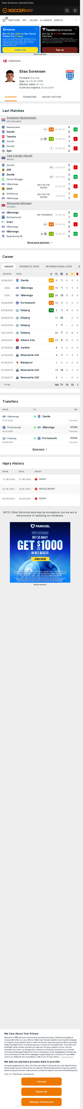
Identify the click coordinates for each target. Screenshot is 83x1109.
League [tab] (8, 267)
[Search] (67, 10)
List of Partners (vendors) (19, 1074)
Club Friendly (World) (19, 157)
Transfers (29, 98)
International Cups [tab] (59, 267)
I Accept (41, 1081)
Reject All (41, 1091)
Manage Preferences (41, 1102)
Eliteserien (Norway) (19, 204)
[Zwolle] (70, 80)
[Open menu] (75, 10)
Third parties (67, 1057)
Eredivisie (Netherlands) (21, 119)
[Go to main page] (20, 10)
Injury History (51, 98)
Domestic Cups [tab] (29, 267)
